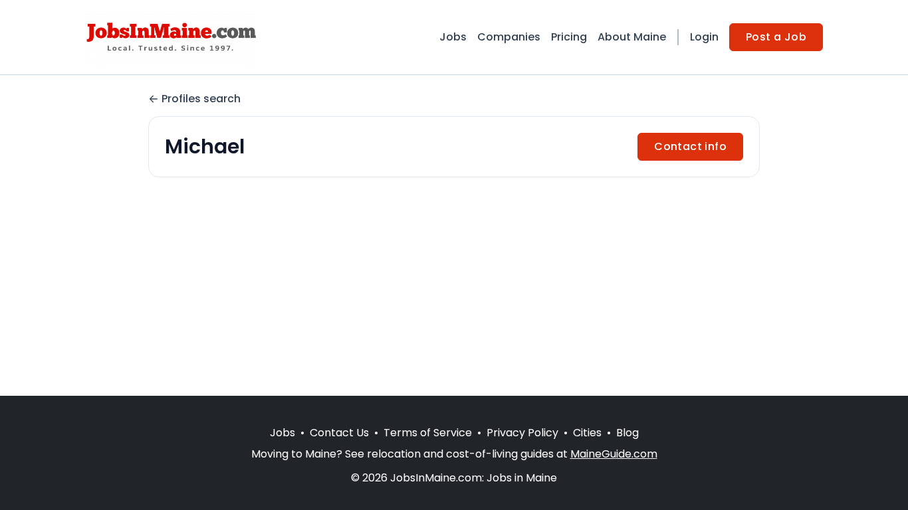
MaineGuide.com (613, 454)
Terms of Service (428, 432)
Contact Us (339, 432)
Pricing (569, 36)
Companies (508, 36)
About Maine (632, 36)
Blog (627, 432)
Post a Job (776, 36)
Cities (587, 432)
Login (704, 36)
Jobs (453, 36)
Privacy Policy (522, 432)
